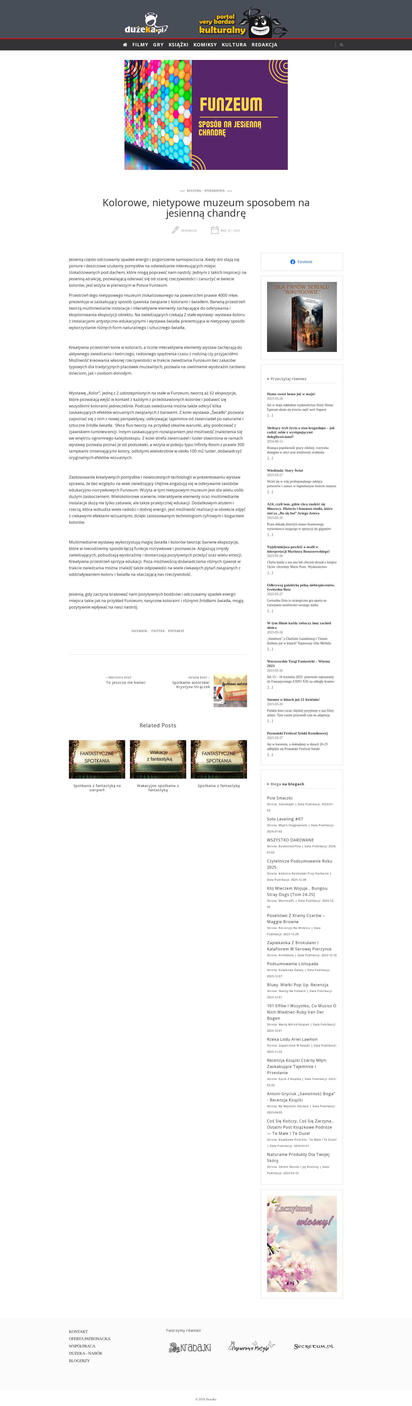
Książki (179, 44)
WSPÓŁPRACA (82, 1346)
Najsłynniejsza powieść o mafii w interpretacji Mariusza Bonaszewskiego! (298, 549)
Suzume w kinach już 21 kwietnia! (293, 699)
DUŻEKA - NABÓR (85, 1353)
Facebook (139, 631)
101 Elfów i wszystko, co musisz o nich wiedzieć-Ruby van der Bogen (301, 1012)
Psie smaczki (280, 798)
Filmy (140, 44)
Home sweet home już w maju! (291, 394)
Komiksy (205, 44)
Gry (158, 44)
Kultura (234, 44)
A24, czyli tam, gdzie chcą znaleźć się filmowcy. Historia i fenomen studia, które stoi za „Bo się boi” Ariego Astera (300, 508)
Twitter (158, 631)
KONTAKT (78, 1331)
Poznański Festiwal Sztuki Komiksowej (297, 733)
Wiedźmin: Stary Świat (285, 470)
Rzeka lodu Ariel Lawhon (292, 1039)
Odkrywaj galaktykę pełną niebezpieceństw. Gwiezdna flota (301, 587)
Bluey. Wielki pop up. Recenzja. (298, 984)
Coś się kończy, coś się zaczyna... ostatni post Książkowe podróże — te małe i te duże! (300, 1127)
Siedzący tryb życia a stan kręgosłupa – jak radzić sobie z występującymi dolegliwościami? (301, 432)
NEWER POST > (199, 677)
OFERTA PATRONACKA (89, 1338)
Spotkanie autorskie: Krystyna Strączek (191, 684)
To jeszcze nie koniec (126, 682)
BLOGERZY (79, 1360)
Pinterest (176, 631)
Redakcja (265, 44)
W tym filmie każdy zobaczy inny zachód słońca (299, 625)
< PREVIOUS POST (119, 677)
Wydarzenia (215, 190)
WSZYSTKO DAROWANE (290, 840)
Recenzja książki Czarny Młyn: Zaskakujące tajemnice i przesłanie (297, 1066)
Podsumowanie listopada (292, 963)
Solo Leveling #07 (285, 819)
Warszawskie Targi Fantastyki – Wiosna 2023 (298, 663)
